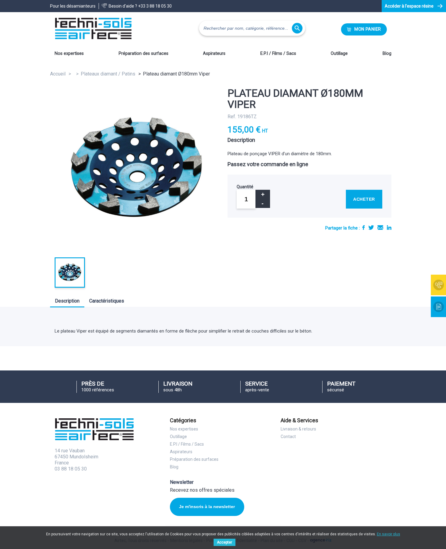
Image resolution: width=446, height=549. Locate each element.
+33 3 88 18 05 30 (155, 6)
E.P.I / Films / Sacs (278, 53)
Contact (288, 436)
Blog (387, 53)
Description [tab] (67, 301)
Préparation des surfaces (143, 53)
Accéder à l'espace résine (409, 6)
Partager (363, 227)
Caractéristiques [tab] (106, 301)
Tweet (371, 227)
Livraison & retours (298, 429)
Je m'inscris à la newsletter (207, 506)
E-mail (380, 227)
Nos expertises (69, 53)
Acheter (364, 199)
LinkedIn (389, 227)
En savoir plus (388, 534)
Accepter (224, 542)
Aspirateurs (214, 53)
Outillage (339, 53)
